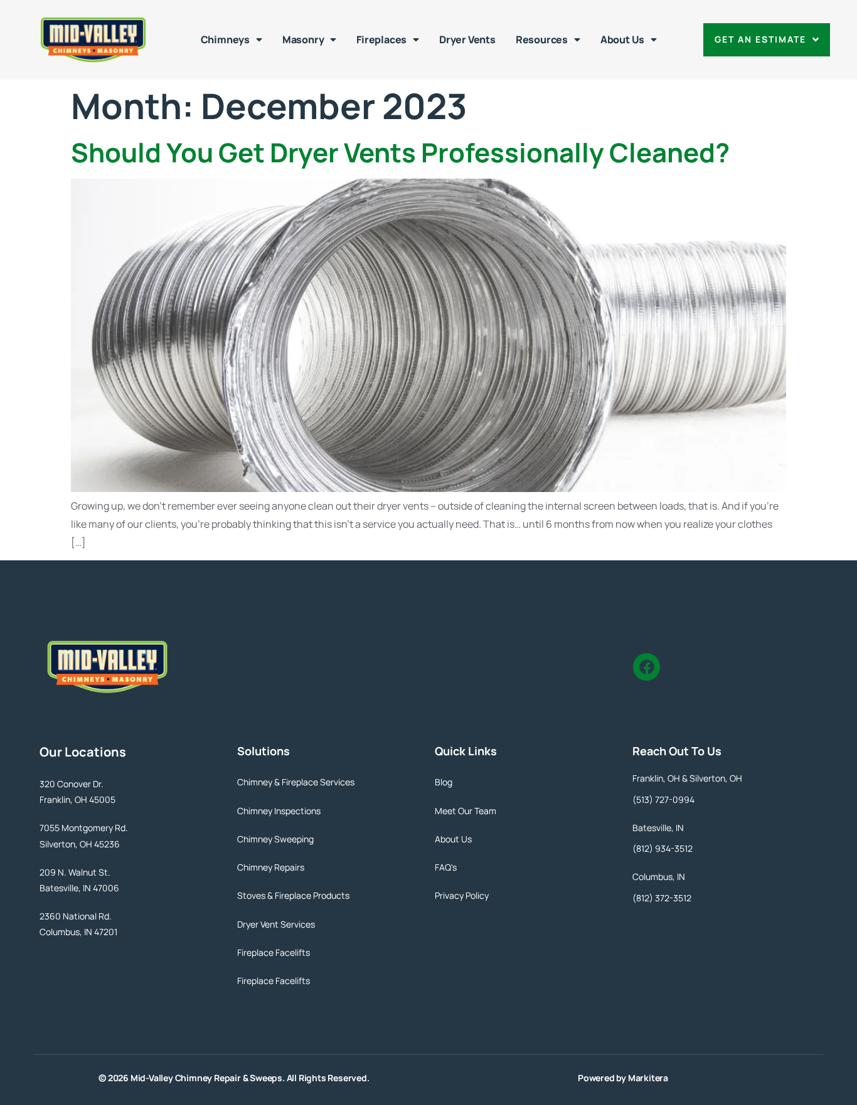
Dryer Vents (467, 39)
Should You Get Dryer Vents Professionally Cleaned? (400, 152)
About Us (622, 39)
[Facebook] (646, 666)
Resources (542, 39)
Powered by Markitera (623, 1078)
